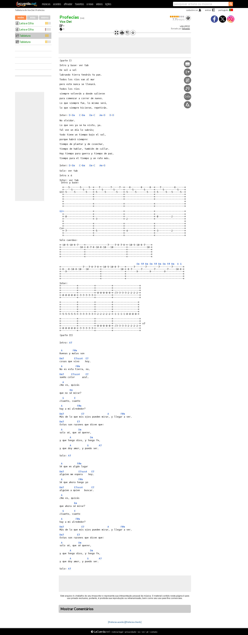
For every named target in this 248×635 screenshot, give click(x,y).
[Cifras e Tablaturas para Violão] (26, 5)
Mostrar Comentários (76, 609)
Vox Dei (66, 21)
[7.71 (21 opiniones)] (177, 16)
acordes (57, 4)
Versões (21, 17)
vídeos (99, 4)
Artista (32, 17)
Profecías (69, 17)
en (143, 632)
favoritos (79, 4)
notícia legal (117, 632)
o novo (90, 4)
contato (153, 632)
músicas (46, 4)
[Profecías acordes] (116, 622)
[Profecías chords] (133, 622)
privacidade (130, 632)
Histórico (44, 17)
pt (147, 632)
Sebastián (186, 29)
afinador (68, 4)
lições (108, 4)
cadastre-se (192, 10)
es (139, 632)
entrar (208, 10)
